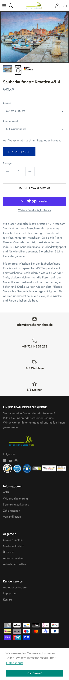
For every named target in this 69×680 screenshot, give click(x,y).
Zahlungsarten (11, 511)
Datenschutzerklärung (16, 504)
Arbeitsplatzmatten (14, 564)
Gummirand (10, 121)
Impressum (9, 593)
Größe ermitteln (13, 540)
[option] (34, 37)
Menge (7, 163)
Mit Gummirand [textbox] (16, 129)
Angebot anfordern (15, 587)
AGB (6, 492)
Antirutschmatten (13, 558)
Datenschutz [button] (14, 663)
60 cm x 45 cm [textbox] (15, 111)
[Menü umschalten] (4, 5)
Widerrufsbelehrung (15, 498)
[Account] (56, 5)
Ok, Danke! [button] (34, 673)
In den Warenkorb (34, 188)
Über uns (8, 552)
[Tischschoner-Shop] (35, 5)
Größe (7, 103)
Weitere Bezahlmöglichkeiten (34, 210)
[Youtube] (10, 460)
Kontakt (7, 599)
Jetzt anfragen (19, 152)
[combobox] (34, 111)
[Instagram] (16, 460)
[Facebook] (4, 460)
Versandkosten (12, 517)
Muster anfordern (13, 546)
